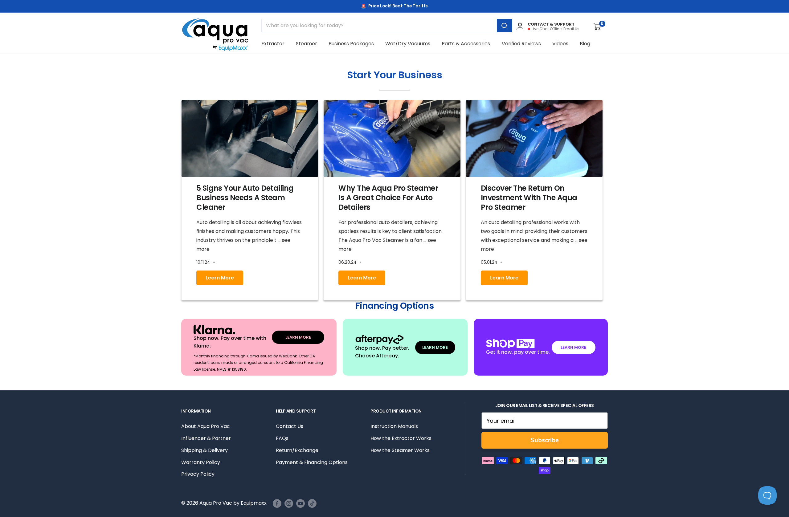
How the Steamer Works (400, 450)
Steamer (306, 43)
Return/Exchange (297, 450)
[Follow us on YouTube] (300, 503)
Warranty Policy (200, 462)
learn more (220, 277)
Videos (560, 43)
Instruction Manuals (394, 426)
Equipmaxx (254, 503)
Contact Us (289, 426)
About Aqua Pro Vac (205, 426)
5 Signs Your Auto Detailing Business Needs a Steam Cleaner (245, 197)
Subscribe (544, 440)
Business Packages (351, 43)
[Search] (504, 25)
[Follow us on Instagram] (288, 503)
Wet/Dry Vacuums (407, 43)
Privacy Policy (198, 474)
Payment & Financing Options (312, 462)
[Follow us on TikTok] (312, 503)
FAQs (282, 438)
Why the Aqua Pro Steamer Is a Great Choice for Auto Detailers (388, 197)
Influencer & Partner (206, 438)
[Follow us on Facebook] (277, 503)
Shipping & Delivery (204, 450)
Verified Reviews (521, 43)
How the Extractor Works (400, 438)
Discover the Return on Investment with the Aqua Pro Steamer (529, 197)
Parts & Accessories (466, 43)
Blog (585, 43)
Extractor (272, 43)
